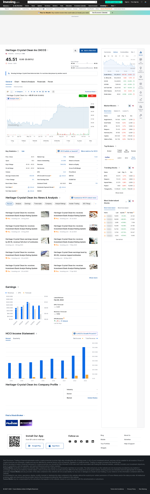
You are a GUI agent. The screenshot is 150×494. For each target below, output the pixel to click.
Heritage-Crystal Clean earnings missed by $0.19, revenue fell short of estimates (22, 240)
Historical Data (18, 86)
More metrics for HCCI (89, 151)
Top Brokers (109, 146)
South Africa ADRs (60, 9)
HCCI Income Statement (20, 333)
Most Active (107, 111)
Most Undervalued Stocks (111, 202)
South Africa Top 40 (110, 74)
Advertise (127, 439)
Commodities (124, 52)
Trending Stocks (110, 168)
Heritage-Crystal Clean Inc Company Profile (32, 384)
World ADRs (49, 9)
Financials (41, 82)
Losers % (125, 111)
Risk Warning (143, 489)
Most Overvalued (123, 208)
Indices (115, 52)
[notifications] (142, 2)
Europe (75, 9)
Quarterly (16, 338)
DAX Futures (108, 91)
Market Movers (110, 106)
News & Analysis (28, 82)
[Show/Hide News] (53, 92)
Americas (69, 9)
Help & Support (129, 444)
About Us (127, 435)
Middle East (82, 9)
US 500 (106, 84)
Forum (50, 82)
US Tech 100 (108, 87)
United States (92, 398)
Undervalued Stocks (119, 9)
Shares (7, 9)
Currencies (107, 52)
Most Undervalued (109, 208)
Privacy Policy (131, 489)
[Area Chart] (11, 92)
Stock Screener (93, 6)
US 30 (106, 81)
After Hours (34, 9)
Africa (97, 9)
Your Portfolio (105, 444)
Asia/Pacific (90, 9)
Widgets (103, 448)
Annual (8, 338)
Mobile (103, 439)
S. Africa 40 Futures (110, 78)
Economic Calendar (80, 6)
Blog (102, 435)
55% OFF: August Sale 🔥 (113, 2)
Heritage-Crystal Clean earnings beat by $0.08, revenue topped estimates (70, 253)
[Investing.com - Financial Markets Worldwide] (11, 2)
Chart (16, 82)
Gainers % (117, 111)
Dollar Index (107, 94)
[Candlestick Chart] (8, 92)
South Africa (25, 9)
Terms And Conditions (117, 489)
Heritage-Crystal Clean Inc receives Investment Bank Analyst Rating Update (21, 214)
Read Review (133, 158)
